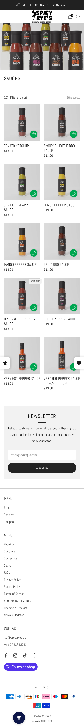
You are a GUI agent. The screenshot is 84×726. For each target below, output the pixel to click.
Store (7, 508)
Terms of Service (14, 594)
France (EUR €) (40, 687)
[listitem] (42, 5)
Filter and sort (18, 97)
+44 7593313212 (15, 645)
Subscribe (42, 467)
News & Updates (14, 615)
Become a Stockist (15, 608)
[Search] (78, 16)
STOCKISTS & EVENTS (17, 601)
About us (9, 544)
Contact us (10, 558)
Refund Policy (12, 587)
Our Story (9, 551)
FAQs (7, 572)
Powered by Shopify (42, 715)
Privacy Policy (12, 580)
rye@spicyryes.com (16, 637)
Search (8, 565)
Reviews (9, 515)
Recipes (9, 522)
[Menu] (6, 17)
